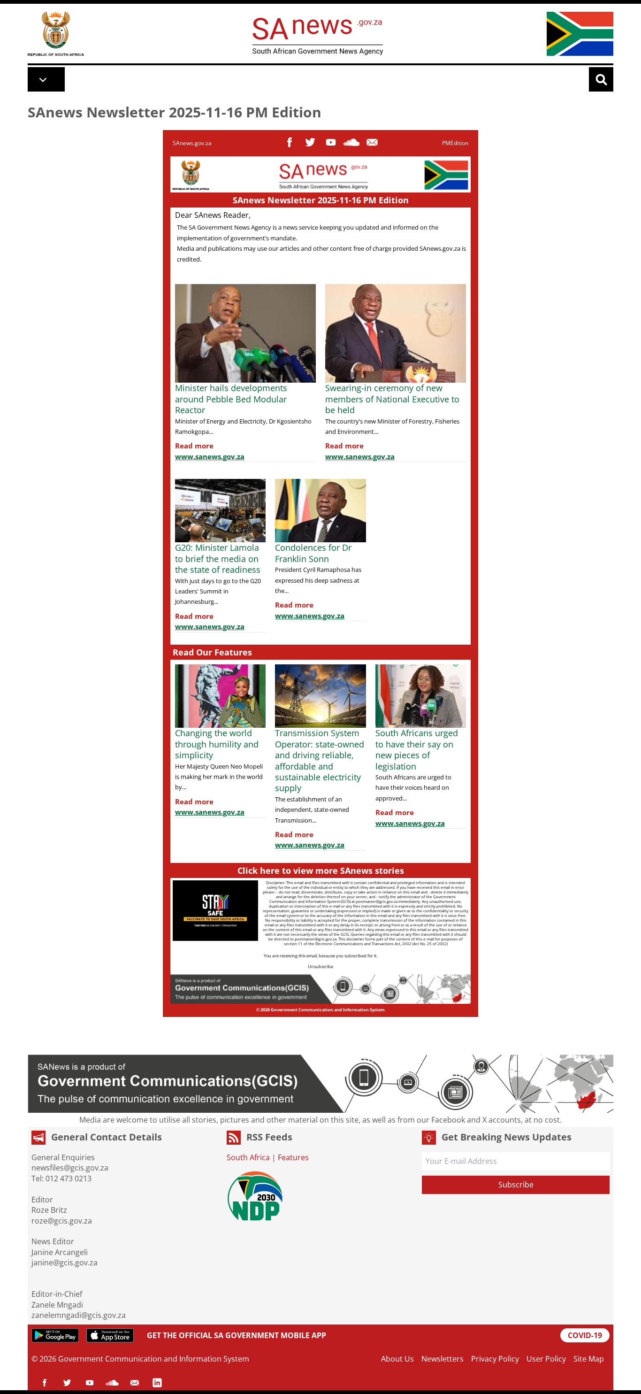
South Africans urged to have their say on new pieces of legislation (416, 749)
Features (293, 1157)
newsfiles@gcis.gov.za (69, 1168)
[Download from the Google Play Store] (55, 1335)
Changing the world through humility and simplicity (217, 744)
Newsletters (442, 1359)
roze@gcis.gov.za (61, 1221)
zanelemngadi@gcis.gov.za (78, 1315)
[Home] (56, 33)
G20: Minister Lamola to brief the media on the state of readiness (219, 558)
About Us (397, 1359)
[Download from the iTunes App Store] (110, 1335)
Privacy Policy (495, 1359)
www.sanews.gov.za (209, 456)
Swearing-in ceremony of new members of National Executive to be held (392, 399)
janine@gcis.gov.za (64, 1262)
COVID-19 (585, 1335)
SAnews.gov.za (192, 143)
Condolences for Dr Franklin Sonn (313, 553)
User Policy (546, 1359)
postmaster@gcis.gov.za (376, 901)
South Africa (248, 1157)
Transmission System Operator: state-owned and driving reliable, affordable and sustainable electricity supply (319, 760)
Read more (194, 445)
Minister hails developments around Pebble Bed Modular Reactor (231, 399)
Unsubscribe (320, 966)
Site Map (588, 1359)
